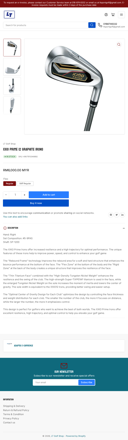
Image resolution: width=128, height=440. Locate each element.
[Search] (92, 25)
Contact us (9, 422)
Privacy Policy (11, 418)
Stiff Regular (25, 183)
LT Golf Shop (9, 143)
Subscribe (86, 382)
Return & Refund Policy (16, 410)
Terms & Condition (13, 414)
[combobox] (49, 25)
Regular (9, 183)
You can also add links (15, 216)
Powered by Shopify (76, 436)
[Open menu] (121, 14)
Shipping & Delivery (14, 406)
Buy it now (36, 203)
